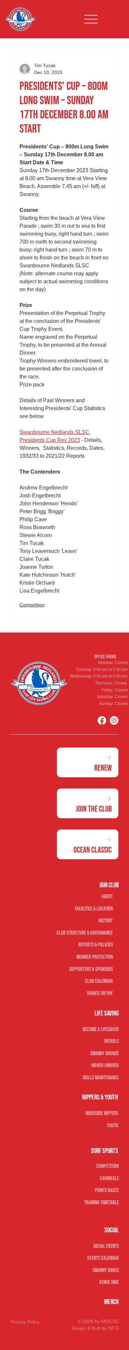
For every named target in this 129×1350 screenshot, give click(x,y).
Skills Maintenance (101, 1077)
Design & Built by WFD (95, 1328)
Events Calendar (103, 1258)
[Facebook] (102, 720)
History (106, 920)
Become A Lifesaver (101, 1029)
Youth (112, 1125)
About (107, 896)
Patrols (111, 1041)
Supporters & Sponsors (91, 969)
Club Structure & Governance (85, 933)
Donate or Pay (100, 993)
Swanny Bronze (104, 1053)
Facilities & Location (94, 909)
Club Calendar (99, 981)
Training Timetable (101, 1202)
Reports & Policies (95, 945)
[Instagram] (114, 720)
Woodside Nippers (102, 1113)
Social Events (106, 1246)
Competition (32, 604)
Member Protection (94, 957)
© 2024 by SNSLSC (98, 1321)
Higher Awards (105, 1065)
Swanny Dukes (106, 1270)
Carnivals (109, 1178)
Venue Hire (109, 1282)
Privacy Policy (25, 1322)
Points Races (107, 1190)
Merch (111, 1302)
